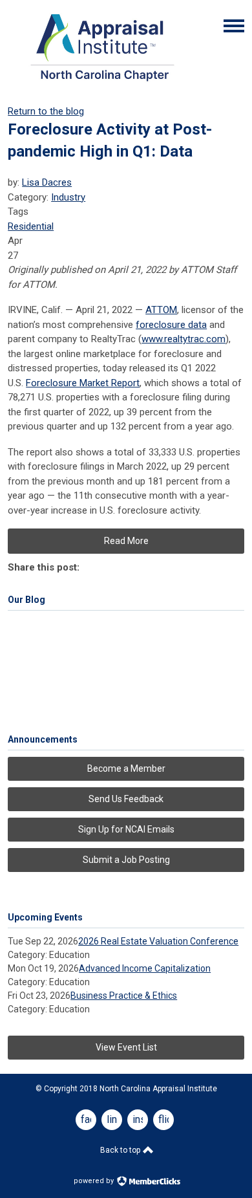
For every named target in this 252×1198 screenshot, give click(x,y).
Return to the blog (46, 111)
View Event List (126, 1047)
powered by (95, 1181)
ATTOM (161, 310)
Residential (31, 226)
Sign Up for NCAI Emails (126, 829)
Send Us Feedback (126, 799)
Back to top (121, 1150)
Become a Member (126, 768)
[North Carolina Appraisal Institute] (102, 85)
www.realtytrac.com (184, 339)
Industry (68, 197)
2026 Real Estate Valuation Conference (158, 941)
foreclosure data (171, 325)
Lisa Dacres (47, 182)
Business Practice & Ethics (123, 995)
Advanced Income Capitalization (145, 968)
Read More (126, 541)
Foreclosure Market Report (83, 383)
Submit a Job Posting (126, 860)
